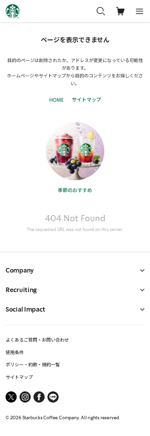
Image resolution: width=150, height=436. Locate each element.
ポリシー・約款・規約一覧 (33, 364)
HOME (56, 100)
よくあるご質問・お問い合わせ (37, 339)
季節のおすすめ (75, 189)
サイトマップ (86, 99)
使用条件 (15, 352)
